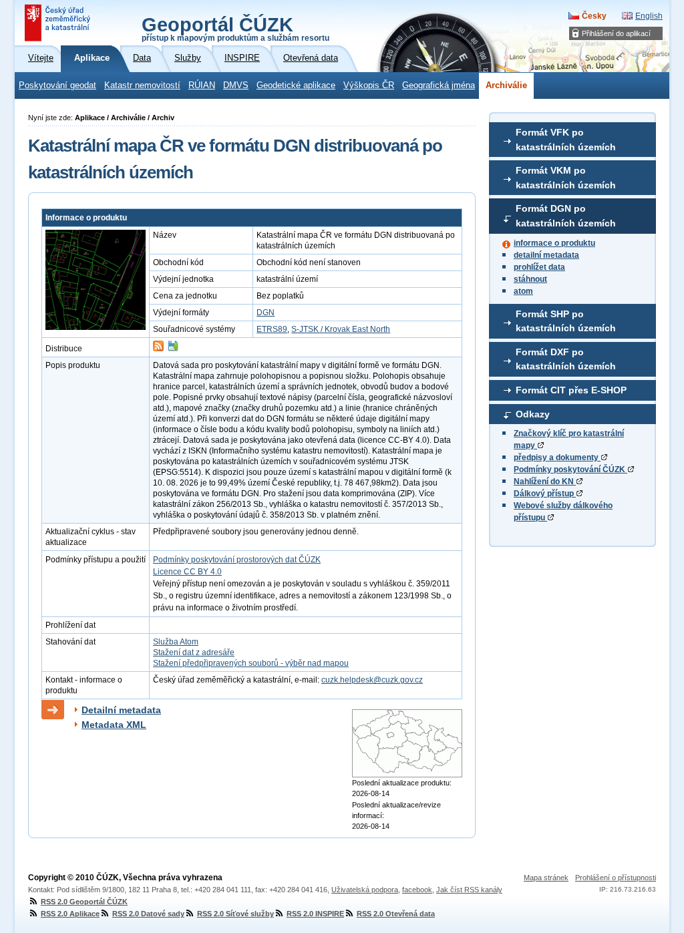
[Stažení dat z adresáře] (173, 348)
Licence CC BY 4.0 (187, 571)
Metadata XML (113, 724)
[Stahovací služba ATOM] (158, 348)
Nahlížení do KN (545, 481)
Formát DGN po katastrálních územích (566, 215)
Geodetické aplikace (295, 85)
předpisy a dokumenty (557, 457)
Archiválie (506, 85)
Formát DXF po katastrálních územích (566, 359)
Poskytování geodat (57, 85)
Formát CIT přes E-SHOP (571, 390)
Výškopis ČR (368, 85)
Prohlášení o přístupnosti (615, 878)
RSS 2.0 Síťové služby (235, 914)
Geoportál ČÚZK (235, 28)
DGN (265, 312)
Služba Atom (175, 641)
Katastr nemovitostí (142, 85)
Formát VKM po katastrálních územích (566, 177)
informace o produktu (554, 243)
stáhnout (530, 279)
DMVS (235, 85)
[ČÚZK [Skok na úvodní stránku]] (59, 22)
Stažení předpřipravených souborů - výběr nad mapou (251, 663)
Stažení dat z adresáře (193, 652)
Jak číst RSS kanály (469, 890)
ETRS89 (271, 329)
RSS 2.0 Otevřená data (396, 914)
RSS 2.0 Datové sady (148, 914)
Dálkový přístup (545, 493)
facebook (417, 890)
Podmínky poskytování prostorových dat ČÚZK (237, 559)
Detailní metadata (121, 710)
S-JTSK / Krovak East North (340, 329)
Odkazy (533, 414)
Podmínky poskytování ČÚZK (570, 469)
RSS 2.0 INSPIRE (315, 914)
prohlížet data (539, 267)
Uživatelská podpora (364, 890)
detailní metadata (546, 255)
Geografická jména (438, 85)
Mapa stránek (546, 878)
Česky (594, 16)
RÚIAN (201, 85)
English (649, 16)
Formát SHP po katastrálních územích (566, 321)
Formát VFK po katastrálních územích (566, 139)
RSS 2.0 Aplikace (70, 914)
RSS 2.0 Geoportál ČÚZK (84, 902)
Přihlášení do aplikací (616, 33)
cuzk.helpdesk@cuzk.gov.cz (372, 680)
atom (523, 291)
